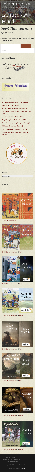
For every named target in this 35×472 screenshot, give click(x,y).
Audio (21, 252)
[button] (30, 4)
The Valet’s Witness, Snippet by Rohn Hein (15, 129)
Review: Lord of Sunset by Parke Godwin (14, 108)
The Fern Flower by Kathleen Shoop (13, 117)
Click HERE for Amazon (9, 221)
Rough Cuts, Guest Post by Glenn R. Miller (15, 120)
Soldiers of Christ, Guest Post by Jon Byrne (15, 126)
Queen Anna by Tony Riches (10, 105)
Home (8, 457)
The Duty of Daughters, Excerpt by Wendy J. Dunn (17, 123)
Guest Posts (7, 459)
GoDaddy (23, 468)
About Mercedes (12, 462)
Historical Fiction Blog (16, 3)
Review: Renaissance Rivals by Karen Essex (15, 102)
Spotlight (17, 459)
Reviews (14, 457)
